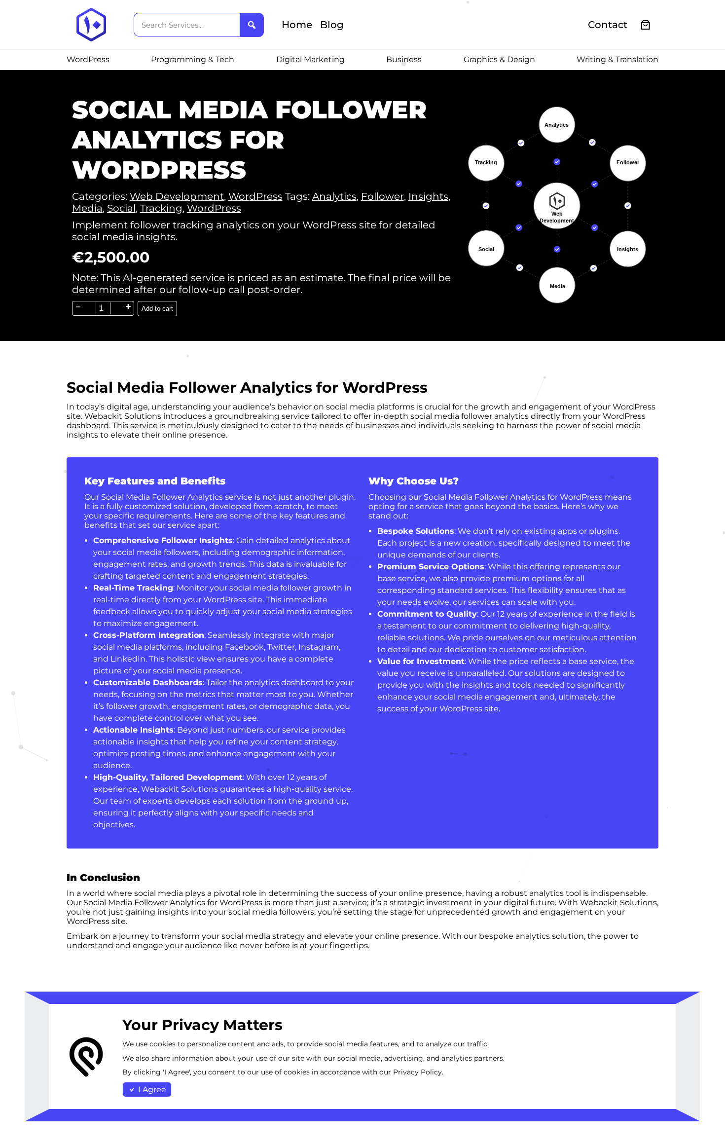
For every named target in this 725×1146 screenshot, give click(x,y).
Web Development (177, 196)
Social (121, 208)
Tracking (161, 208)
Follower (382, 196)
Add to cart (157, 308)
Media (87, 208)
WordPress (255, 196)
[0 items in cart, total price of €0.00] (646, 25)
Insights (428, 196)
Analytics (334, 196)
